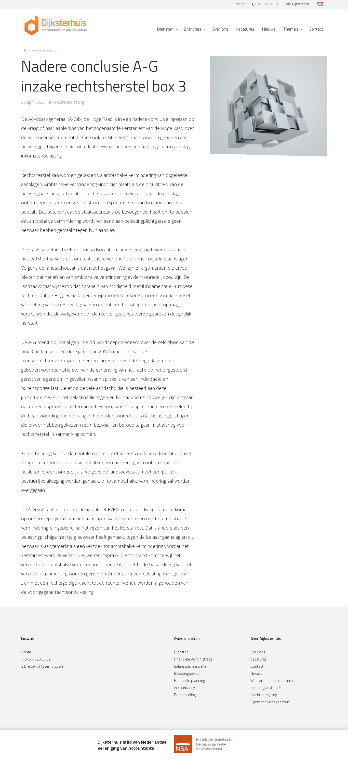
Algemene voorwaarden (269, 702)
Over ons (220, 29)
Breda (240, 4)
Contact (316, 29)
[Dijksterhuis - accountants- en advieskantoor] (55, 25)
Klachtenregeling (263, 694)
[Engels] (320, 4)
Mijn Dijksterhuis (298, 4)
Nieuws (269, 29)
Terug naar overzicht (44, 50)
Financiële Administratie (193, 659)
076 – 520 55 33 (267, 4)
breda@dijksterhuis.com (44, 666)
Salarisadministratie (190, 666)
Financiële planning (189, 680)
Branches (192, 29)
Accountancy (184, 687)
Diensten (165, 29)
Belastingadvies (186, 673)
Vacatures (245, 29)
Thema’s (290, 29)
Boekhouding (185, 694)
